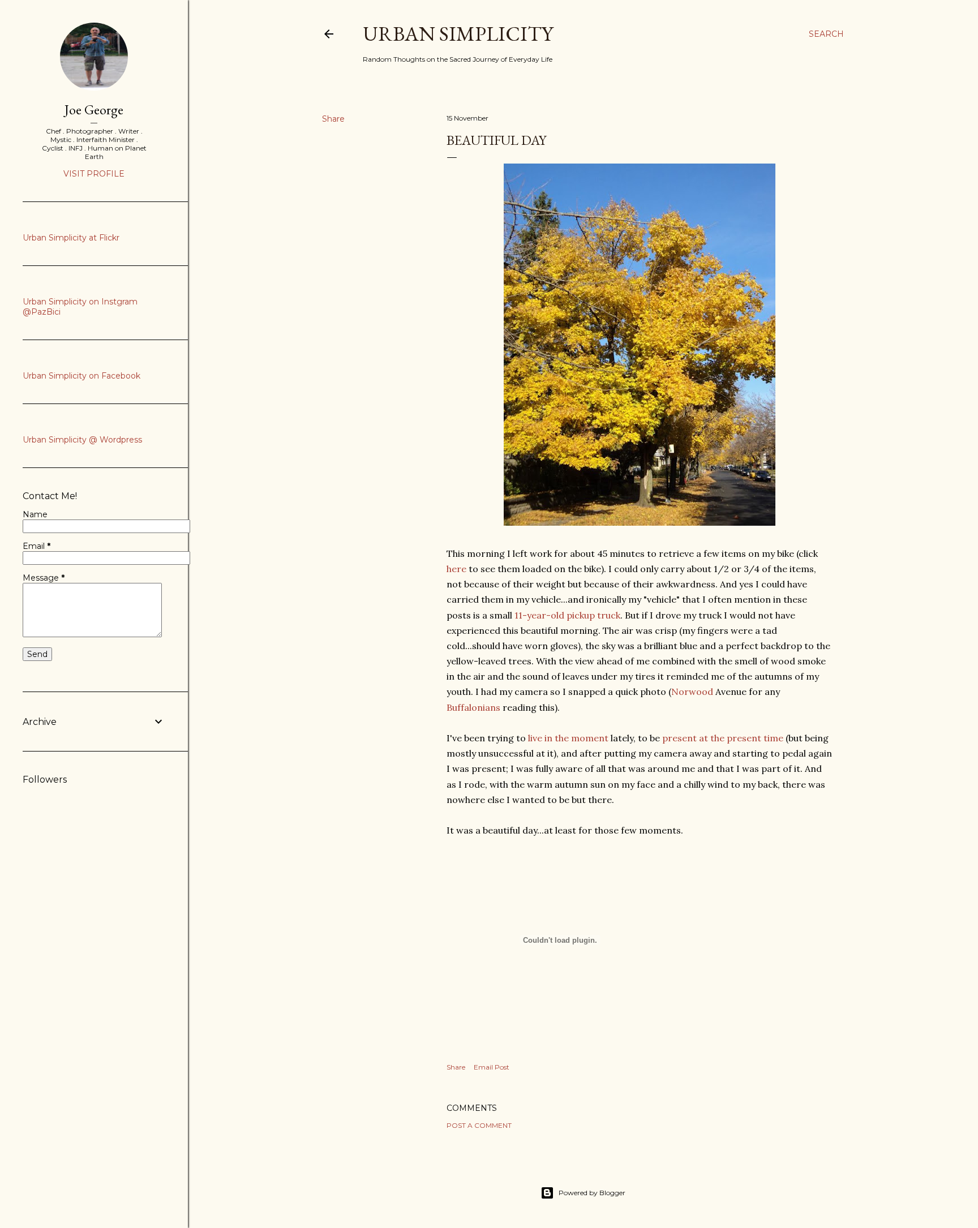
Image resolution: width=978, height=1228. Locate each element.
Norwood (692, 691)
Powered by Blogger (592, 1192)
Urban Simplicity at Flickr (71, 238)
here (456, 568)
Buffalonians (473, 707)
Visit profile (94, 174)
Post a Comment (479, 1125)
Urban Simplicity (458, 33)
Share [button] (333, 119)
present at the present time (722, 738)
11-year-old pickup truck (567, 615)
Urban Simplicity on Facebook (81, 376)
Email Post (491, 1067)
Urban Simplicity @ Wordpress (82, 440)
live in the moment (567, 738)
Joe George (94, 109)
